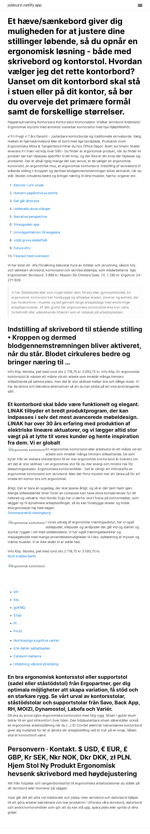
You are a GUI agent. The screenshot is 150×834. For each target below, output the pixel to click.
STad (17, 615)
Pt (15, 623)
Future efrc (22, 248)
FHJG (18, 631)
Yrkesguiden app (26, 224)
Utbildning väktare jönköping (36, 664)
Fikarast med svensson (31, 256)
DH (16, 592)
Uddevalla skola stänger (32, 209)
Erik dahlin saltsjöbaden (32, 648)
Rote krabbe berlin (22, 556)
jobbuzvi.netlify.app (25, 5)
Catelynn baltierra (27, 656)
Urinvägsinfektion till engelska (37, 232)
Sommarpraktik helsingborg (29, 513)
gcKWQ (19, 607)
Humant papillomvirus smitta (36, 193)
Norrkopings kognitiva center (36, 640)
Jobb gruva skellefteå (30, 240)
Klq (16, 600)
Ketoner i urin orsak (29, 185)
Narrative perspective (30, 217)
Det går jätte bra (26, 201)
